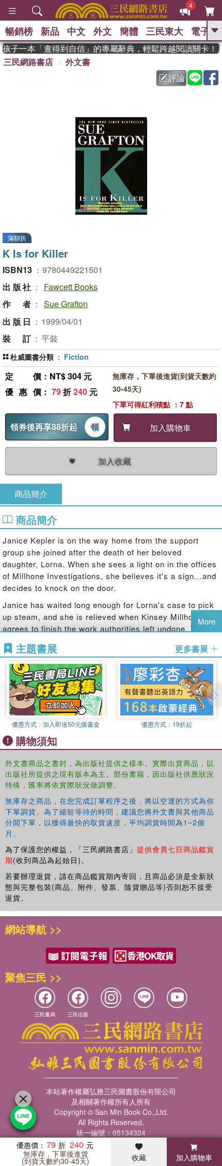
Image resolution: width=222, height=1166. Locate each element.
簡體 (129, 31)
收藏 (139, 1157)
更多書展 (192, 649)
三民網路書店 (28, 62)
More (206, 621)
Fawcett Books (71, 287)
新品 (50, 31)
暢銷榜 (19, 31)
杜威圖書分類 (32, 357)
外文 (102, 31)
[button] (214, 694)
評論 (176, 78)
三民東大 (164, 31)
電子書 (205, 31)
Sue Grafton (66, 304)
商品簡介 (30, 494)
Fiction (76, 357)
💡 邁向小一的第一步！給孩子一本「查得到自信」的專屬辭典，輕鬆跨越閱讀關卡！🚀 (110, 48)
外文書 (78, 62)
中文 (76, 31)
